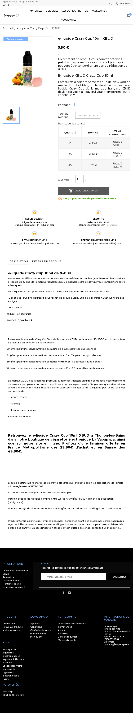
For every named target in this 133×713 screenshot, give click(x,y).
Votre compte (67, 617)
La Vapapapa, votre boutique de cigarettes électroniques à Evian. (12, 672)
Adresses (63, 633)
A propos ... (36, 623)
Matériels (36, 11)
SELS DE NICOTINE (71, 11)
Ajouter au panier (83, 191)
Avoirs (61, 630)
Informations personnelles (72, 623)
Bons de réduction (68, 636)
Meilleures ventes (12, 630)
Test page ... (9, 691)
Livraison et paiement (14, 587)
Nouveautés (68, 20)
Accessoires (99, 11)
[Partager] (74, 104)
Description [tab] (19, 261)
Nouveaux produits (13, 627)
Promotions (9, 623)
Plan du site (36, 636)
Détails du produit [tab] (46, 261)
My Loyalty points (67, 640)
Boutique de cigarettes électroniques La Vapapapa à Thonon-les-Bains (13, 656)
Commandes (65, 627)
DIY (86, 11)
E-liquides (52, 11)
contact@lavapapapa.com (117, 644)
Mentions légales (12, 583)
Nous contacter (38, 633)
